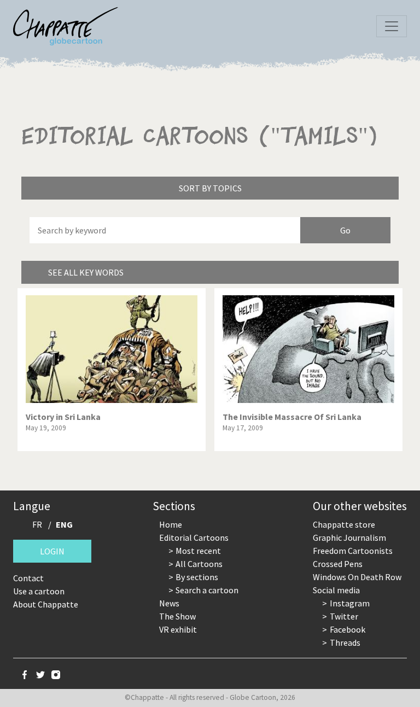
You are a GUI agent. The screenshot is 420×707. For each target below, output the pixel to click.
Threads (345, 642)
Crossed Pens (338, 563)
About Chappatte (45, 604)
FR (37, 524)
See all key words (86, 272)
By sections (197, 576)
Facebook (347, 629)
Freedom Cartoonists (353, 550)
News (169, 603)
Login (52, 551)
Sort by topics (210, 188)
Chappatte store (344, 524)
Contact (28, 577)
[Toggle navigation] (391, 26)
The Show (177, 616)
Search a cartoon (207, 590)
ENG (64, 524)
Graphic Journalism (349, 537)
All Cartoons (199, 563)
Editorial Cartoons (194, 537)
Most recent (198, 550)
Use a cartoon (39, 591)
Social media (336, 590)
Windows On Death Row (357, 576)
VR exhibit (178, 629)
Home (170, 524)
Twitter (344, 616)
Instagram (350, 603)
